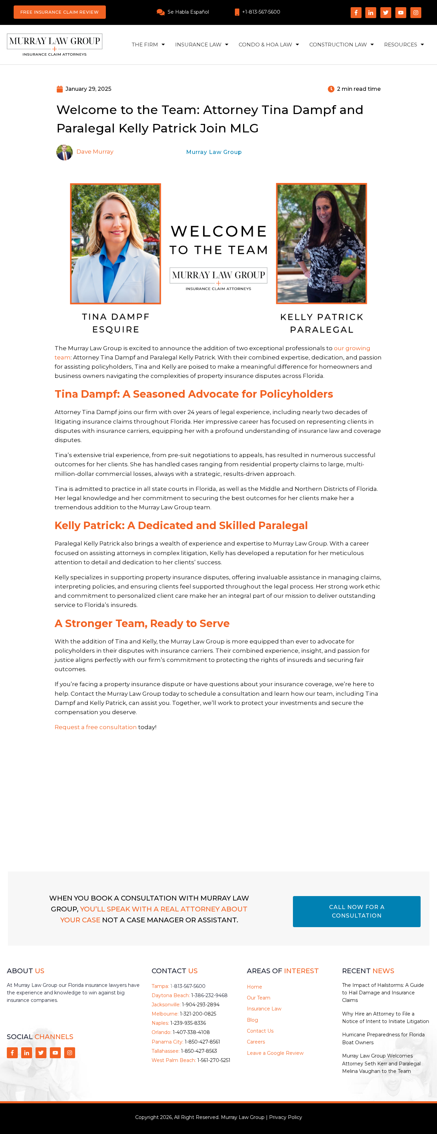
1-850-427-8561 (202, 1042)
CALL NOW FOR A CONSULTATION (357, 911)
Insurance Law (198, 44)
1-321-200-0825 (198, 1014)
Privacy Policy (285, 1117)
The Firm (145, 44)
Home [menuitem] (254, 987)
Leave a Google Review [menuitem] (275, 1053)
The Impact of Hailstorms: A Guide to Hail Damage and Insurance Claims (383, 993)
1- (188, 986)
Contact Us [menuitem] (260, 1031)
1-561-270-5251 (213, 1060)
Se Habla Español (188, 12)
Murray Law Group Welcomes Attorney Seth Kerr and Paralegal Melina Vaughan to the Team (381, 1063)
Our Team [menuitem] (258, 998)
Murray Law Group (214, 152)
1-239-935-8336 (188, 1023)
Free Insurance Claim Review (59, 12)
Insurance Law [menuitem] (264, 1009)
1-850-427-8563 (199, 1051)
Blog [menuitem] (252, 1020)
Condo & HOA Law (265, 44)
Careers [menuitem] (256, 1042)
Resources (400, 44)
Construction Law (338, 44)
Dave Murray (94, 151)
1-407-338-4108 (191, 1032)
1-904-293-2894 (201, 1005)
